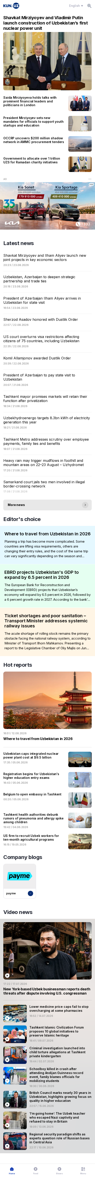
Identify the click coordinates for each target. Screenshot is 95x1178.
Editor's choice (22, 519)
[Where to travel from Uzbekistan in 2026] (47, 545)
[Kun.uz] (11, 6)
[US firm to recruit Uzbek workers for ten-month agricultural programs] (47, 841)
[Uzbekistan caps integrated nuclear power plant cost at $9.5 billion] (47, 759)
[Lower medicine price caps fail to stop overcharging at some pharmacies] (47, 1013)
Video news (17, 912)
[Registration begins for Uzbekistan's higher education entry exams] (47, 779)
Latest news (18, 243)
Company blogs (22, 857)
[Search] (89, 5)
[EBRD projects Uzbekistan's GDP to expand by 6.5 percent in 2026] (47, 586)
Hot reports (17, 665)
